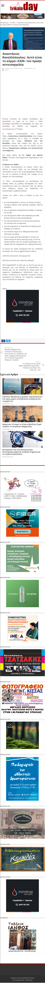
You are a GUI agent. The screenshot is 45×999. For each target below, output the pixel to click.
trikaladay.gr (4, 23)
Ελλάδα (12, 23)
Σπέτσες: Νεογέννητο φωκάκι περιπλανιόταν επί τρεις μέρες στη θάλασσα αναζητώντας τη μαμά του (22, 399)
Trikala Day (28, 980)
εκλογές (8, 129)
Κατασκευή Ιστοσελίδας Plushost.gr (22, 978)
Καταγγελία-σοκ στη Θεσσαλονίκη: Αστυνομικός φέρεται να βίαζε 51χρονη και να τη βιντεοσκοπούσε (21, 452)
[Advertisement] (22, 95)
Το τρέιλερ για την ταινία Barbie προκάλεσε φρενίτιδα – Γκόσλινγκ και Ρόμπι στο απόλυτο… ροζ (29, 366)
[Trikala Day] (22, 6)
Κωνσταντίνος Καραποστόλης (13, 68)
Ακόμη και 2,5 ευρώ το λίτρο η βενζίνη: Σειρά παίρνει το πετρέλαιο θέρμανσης (21, 425)
